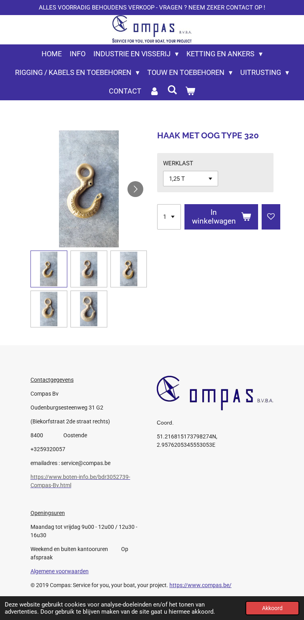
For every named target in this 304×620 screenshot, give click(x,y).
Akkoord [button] (272, 608)
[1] (169, 217)
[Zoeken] (172, 90)
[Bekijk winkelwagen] (190, 91)
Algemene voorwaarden (59, 571)
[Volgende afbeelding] (135, 189)
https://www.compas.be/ (200, 585)
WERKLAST (178, 163)
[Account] (154, 91)
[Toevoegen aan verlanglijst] (271, 217)
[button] (48, 269)
